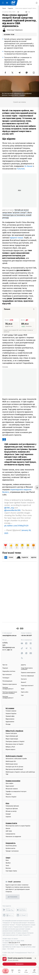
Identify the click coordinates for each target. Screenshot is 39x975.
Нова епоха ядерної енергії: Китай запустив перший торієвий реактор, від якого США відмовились (26, 8)
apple (22, 909)
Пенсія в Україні (11, 797)
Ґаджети (10, 8)
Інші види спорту (11, 871)
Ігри (22, 695)
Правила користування (9, 684)
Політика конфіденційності (7, 688)
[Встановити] (19, 961)
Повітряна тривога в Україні (15, 741)
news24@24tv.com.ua (9, 635)
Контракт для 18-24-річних (14, 767)
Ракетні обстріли (11, 733)
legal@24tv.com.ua (25, 944)
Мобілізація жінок (12, 764)
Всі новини (10, 708)
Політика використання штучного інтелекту (9, 692)
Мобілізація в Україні (14, 756)
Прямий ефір (10, 716)
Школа (8, 828)
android (8, 909)
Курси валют (10, 786)
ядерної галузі (16, 238)
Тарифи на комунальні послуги (16, 791)
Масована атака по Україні (14, 744)
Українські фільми (12, 808)
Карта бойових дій (12, 736)
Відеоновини (10, 719)
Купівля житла (10, 848)
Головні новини (11, 711)
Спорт (8, 858)
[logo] (13, 3)
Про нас (4, 664)
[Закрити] (35, 958)
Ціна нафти (9, 783)
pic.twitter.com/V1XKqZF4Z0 (16, 525)
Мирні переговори (12, 739)
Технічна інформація (27, 675)
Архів (22, 688)
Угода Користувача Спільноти (27, 668)
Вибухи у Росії (10, 747)
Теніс (7, 865)
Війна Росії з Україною (14, 731)
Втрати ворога (10, 749)
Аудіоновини (10, 721)
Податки (8, 794)
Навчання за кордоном (13, 836)
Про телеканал (7, 674)
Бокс (7, 860)
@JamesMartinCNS (12, 510)
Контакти (24, 679)
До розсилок (12, 897)
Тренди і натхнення (12, 851)
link (22, 643)
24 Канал (28, 166)
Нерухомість (11, 843)
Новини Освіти (11, 823)
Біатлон (8, 868)
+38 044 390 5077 (26, 635)
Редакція (5, 668)
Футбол (8, 863)
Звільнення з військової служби (16, 758)
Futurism (21, 169)
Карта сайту (24, 692)
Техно (4, 8)
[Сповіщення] (36, 3)
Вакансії (23, 682)
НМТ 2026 (9, 831)
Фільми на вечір (11, 811)
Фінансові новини (12, 789)
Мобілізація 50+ (11, 761)
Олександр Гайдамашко (15, 30)
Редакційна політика (8, 671)
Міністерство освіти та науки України (18, 826)
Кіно (7, 803)
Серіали (8, 816)
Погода (8, 724)
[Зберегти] (34, 72)
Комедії (8, 814)
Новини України (11, 713)
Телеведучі (5, 677)
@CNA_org (9, 508)
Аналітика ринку (11, 846)
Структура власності (27, 685)
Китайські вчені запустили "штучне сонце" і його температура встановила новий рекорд (17, 214)
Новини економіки (13, 781)
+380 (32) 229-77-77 (14, 942)
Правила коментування (28, 672)
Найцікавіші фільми (12, 806)
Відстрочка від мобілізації (14, 769)
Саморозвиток (10, 834)
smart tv (8, 915)
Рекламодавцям (7, 681)
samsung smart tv (22, 915)
